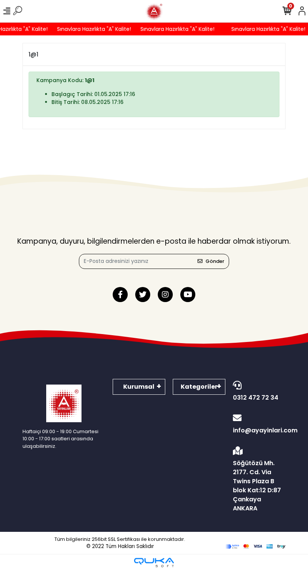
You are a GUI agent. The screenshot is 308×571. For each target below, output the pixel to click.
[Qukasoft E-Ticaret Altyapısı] (154, 562)
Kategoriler (199, 386)
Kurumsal (138, 386)
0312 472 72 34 (255, 397)
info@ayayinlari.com (259, 430)
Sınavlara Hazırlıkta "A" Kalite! (92, 29)
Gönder (214, 261)
